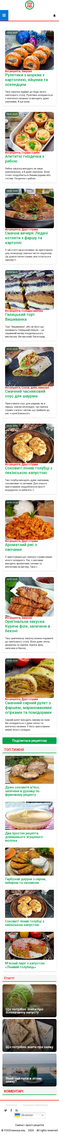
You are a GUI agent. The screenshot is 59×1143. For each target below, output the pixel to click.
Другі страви (29, 229)
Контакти (11, 1105)
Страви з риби (30, 152)
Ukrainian (26, 1115)
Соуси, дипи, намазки (35, 387)
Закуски (26, 71)
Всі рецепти (12, 71)
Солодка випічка (32, 311)
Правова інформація (35, 1105)
